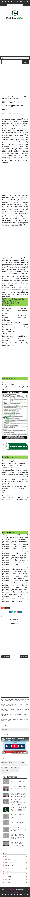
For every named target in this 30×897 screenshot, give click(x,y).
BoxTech (7, 879)
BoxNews (7, 874)
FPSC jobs (21, 762)
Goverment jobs (5, 765)
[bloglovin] (11, 1)
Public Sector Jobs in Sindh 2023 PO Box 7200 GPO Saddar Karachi (19, 822)
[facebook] (2, 1)
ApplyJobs (8, 859)
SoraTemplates (11, 889)
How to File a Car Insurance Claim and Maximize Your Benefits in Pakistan (19, 809)
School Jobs (4, 770)
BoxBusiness (12, 762)
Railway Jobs (5, 767)
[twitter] (5, 1)
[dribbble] (15, 1)
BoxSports (8, 876)
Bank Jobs (4, 762)
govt (8, 97)
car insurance (5, 773)
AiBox (6, 857)
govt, (19, 113)
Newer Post (6, 656)
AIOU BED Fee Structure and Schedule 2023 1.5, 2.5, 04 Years (19, 816)
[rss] (18, 1)
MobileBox (8, 882)
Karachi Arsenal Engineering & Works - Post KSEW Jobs (18, 829)
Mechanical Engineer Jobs (19, 765)
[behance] (21, 1)
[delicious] (27, 1)
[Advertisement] (15, 40)
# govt (7, 608)
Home (3, 97)
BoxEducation (9, 865)
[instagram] (24, 1)
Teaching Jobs (14, 770)
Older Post (24, 656)
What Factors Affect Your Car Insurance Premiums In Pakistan (18, 788)
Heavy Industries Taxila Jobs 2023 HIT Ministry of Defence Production (18, 781)
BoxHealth (8, 871)
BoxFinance (8, 868)
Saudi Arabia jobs (15, 767)
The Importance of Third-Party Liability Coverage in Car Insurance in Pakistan (18, 795)
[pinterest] (8, 1)
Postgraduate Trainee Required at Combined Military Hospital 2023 (17, 844)
